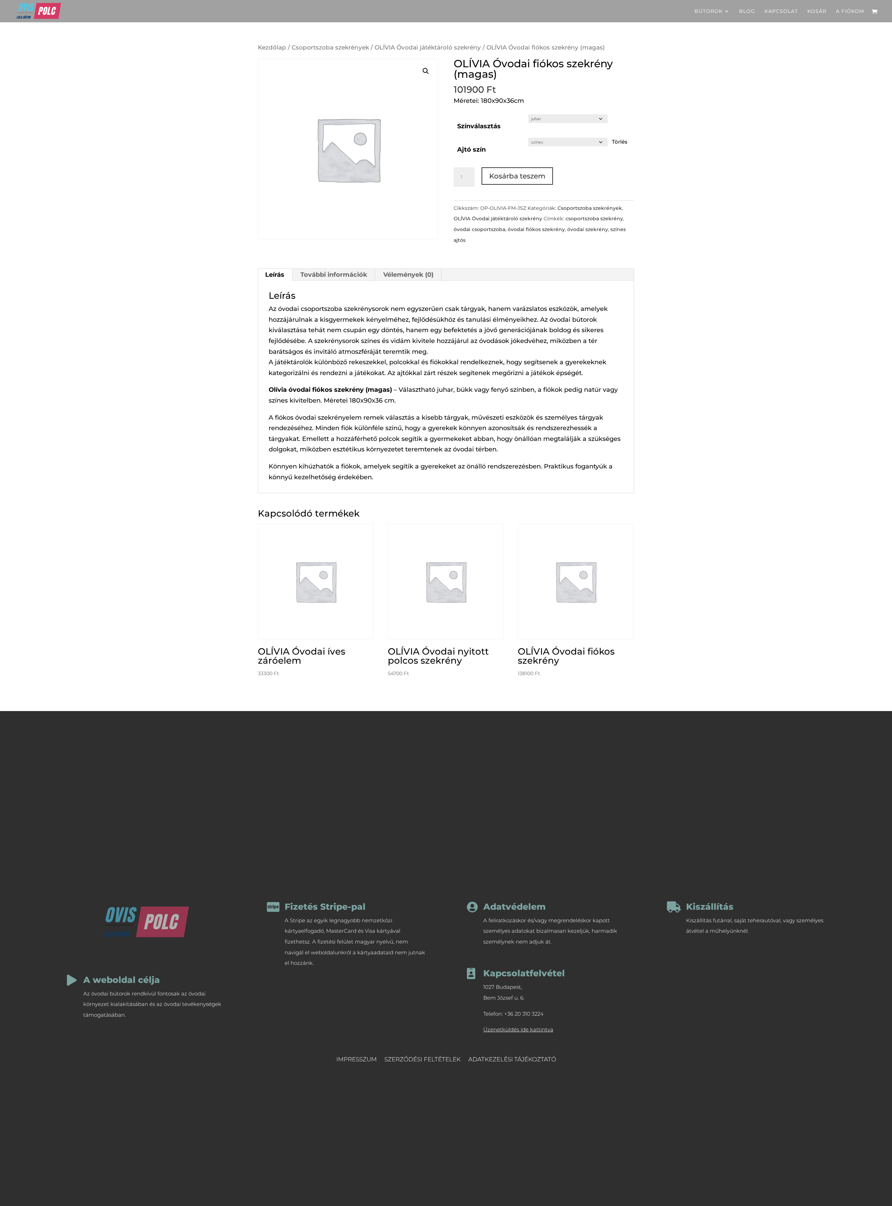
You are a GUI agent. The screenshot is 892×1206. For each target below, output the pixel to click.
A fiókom (850, 11)
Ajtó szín (471, 149)
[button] (426, 71)
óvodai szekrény (587, 229)
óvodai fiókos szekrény (536, 229)
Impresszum (356, 1060)
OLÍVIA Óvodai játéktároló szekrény (428, 47)
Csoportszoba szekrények (330, 47)
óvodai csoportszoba (479, 229)
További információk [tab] (333, 274)
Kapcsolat (781, 11)
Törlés (620, 142)
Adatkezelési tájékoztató (512, 1060)
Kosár (816, 11)
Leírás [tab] (274, 274)
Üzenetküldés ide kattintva (518, 1029)
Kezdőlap (272, 47)
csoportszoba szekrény (594, 218)
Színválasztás (479, 126)
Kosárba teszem (517, 176)
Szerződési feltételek (422, 1060)
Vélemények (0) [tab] (408, 274)
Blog (747, 11)
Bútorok (708, 11)
